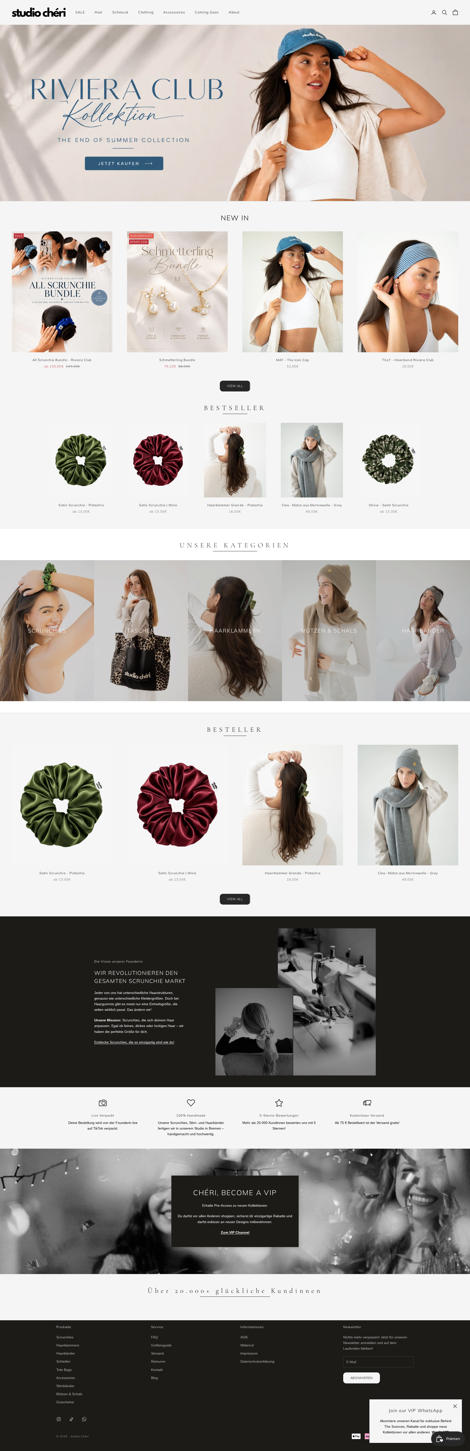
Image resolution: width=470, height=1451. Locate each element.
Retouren (158, 1361)
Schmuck (120, 12)
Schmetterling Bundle (177, 360)
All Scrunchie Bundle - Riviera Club (62, 360)
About (234, 12)
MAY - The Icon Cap (292, 360)
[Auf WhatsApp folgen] (84, 1419)
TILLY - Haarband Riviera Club (408, 360)
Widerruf (247, 1345)
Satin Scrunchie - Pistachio (81, 505)
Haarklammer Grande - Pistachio (235, 505)
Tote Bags (64, 1370)
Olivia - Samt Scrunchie (389, 505)
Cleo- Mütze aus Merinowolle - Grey (312, 505)
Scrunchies (64, 1337)
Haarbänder (65, 1353)
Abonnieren (361, 1378)
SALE (80, 12)
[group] (235, 113)
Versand (157, 1353)
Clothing (145, 12)
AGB (243, 1337)
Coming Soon (207, 12)
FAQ (154, 1337)
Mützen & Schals (69, 1394)
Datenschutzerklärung (257, 1361)
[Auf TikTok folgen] (71, 1419)
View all (235, 386)
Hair (98, 12)
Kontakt (157, 1370)
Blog (154, 1378)
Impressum (249, 1353)
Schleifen (63, 1361)
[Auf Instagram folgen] (58, 1419)
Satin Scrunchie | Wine (158, 505)
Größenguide (161, 1345)
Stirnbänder (65, 1386)
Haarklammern (67, 1345)
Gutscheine (65, 1402)
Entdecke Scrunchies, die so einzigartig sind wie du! (134, 1042)
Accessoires (174, 12)
